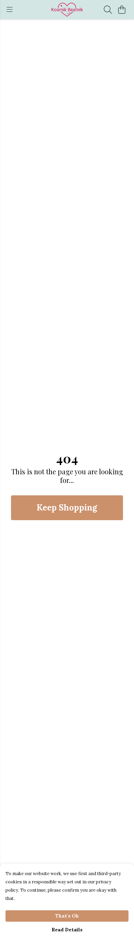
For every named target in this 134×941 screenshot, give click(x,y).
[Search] (108, 10)
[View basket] (122, 10)
